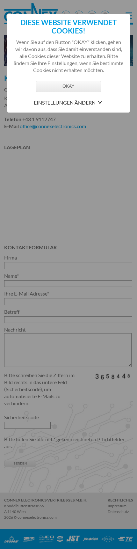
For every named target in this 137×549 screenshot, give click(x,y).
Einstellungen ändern (65, 102)
